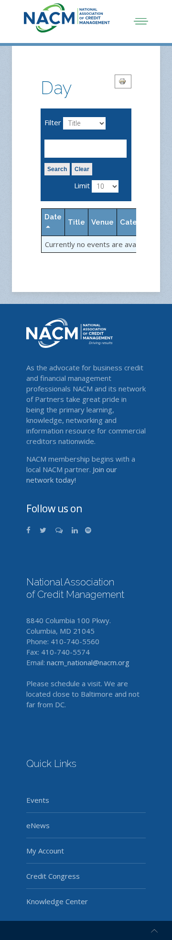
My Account (45, 850)
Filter (52, 122)
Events (37, 800)
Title (76, 222)
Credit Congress (53, 876)
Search (57, 169)
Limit (82, 185)
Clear (82, 169)
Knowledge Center (57, 901)
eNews (38, 825)
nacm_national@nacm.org (88, 662)
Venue (102, 222)
